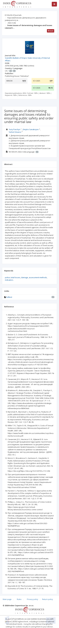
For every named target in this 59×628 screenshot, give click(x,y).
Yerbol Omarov (15, 132)
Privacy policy (32, 599)
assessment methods (38, 277)
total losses (15, 277)
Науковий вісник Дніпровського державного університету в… (25, 19)
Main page (7, 599)
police (7, 277)
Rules (19, 599)
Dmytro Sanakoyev (31, 129)
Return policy (47, 599)
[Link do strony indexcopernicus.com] (29, 610)
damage (24, 277)
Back (51, 30)
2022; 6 (12, 23)
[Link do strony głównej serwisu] (17, 4)
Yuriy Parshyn (14, 129)
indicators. (9, 280)
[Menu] (54, 4)
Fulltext (9, 297)
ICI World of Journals (13, 15)
